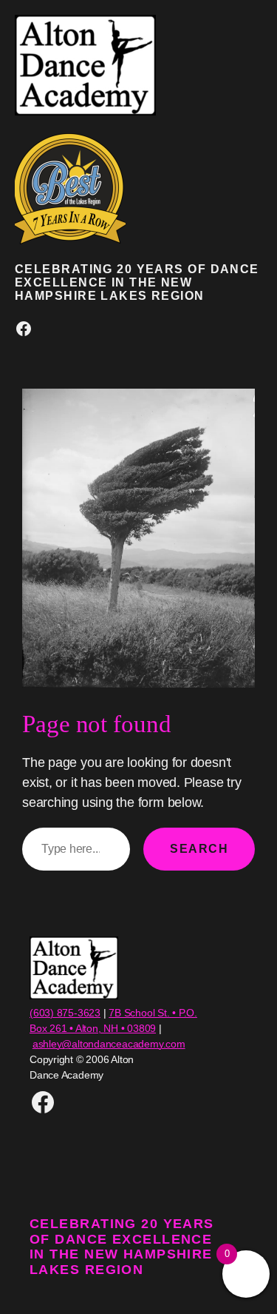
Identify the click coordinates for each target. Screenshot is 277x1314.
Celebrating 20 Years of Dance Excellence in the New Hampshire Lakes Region (137, 282)
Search (199, 848)
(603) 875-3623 (65, 1013)
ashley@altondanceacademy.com (109, 1044)
